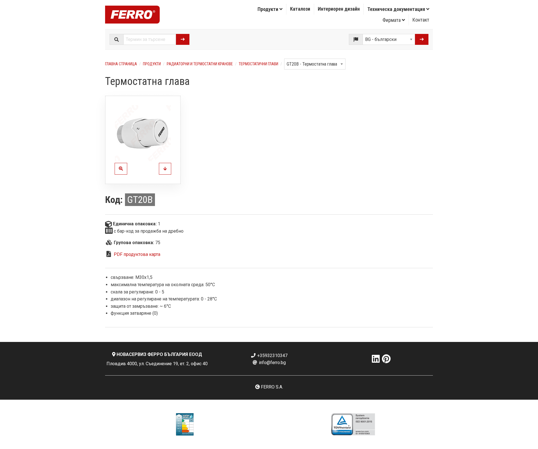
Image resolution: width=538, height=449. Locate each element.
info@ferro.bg (272, 362)
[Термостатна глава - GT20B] (165, 169)
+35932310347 (271, 355)
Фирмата (392, 20)
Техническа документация (396, 9)
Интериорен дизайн (339, 9)
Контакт (420, 20)
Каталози (300, 9)
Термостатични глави (258, 64)
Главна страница (121, 64)
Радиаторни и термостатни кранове (200, 64)
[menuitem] (270, 9)
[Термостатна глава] (143, 133)
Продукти (268, 9)
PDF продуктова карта (137, 254)
